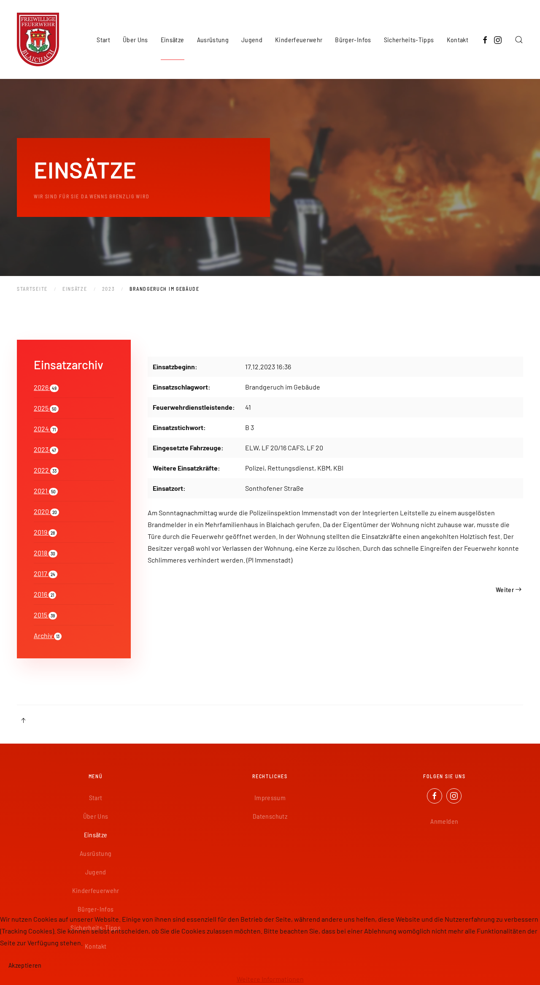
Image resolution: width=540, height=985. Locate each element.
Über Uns (95, 816)
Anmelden (444, 821)
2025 (45, 408)
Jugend (95, 872)
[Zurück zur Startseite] (38, 39)
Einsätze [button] (172, 39)
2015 (44, 615)
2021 (45, 491)
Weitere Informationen (270, 979)
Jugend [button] (251, 39)
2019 (44, 532)
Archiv (46, 635)
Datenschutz (270, 816)
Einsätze (96, 835)
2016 (44, 594)
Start (103, 39)
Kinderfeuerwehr (298, 39)
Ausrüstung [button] (213, 39)
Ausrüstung (96, 853)
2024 (45, 429)
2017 (44, 573)
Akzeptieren (25, 965)
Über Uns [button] (135, 39)
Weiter (505, 589)
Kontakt (457, 39)
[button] (519, 39)
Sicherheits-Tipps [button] (409, 39)
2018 (44, 553)
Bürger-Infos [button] (353, 39)
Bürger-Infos (95, 909)
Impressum (270, 797)
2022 (45, 470)
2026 (45, 387)
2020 (45, 511)
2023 (45, 449)
